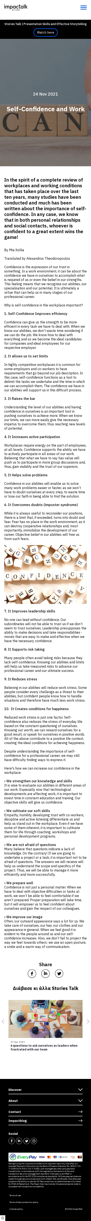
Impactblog (17, 1121)
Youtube (41, 1141)
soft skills (42, 811)
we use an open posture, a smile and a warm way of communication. (45, 944)
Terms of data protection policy (24, 1202)
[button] (2, 1021)
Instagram (34, 1141)
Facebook (11, 1141)
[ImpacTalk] (16, 7)
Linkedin (19, 1141)
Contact (14, 1112)
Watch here (45, 32)
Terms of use (15, 1195)
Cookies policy (16, 1209)
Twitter (26, 1141)
